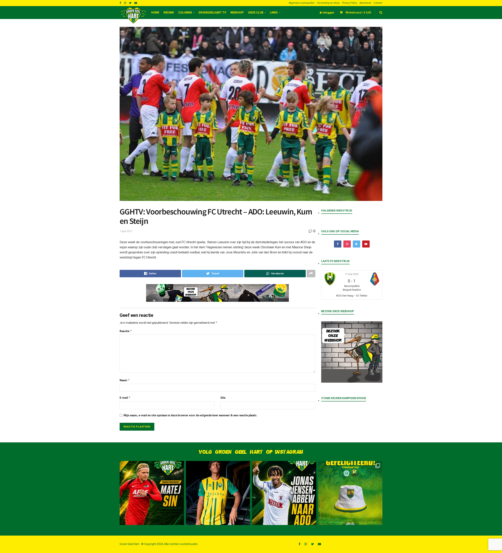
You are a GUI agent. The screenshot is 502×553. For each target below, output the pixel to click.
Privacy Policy (349, 3)
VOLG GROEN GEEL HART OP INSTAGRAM (251, 452)
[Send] (275, 273)
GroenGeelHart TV (212, 12)
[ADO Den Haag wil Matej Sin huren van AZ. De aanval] (152, 493)
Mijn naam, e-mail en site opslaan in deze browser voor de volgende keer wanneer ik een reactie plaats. (190, 415)
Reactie (126, 331)
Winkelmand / (358, 12)
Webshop (237, 12)
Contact (378, 3)
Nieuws (169, 12)
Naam (125, 380)
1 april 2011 (126, 231)
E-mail (125, 397)
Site (223, 397)
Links (274, 12)
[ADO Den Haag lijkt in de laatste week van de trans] (284, 493)
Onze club (255, 12)
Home (155, 12)
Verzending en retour (328, 3)
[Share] (150, 273)
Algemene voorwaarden (302, 3)
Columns (185, 12)
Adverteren (365, 3)
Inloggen (328, 12)
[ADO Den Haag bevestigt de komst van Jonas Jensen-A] (218, 493)
